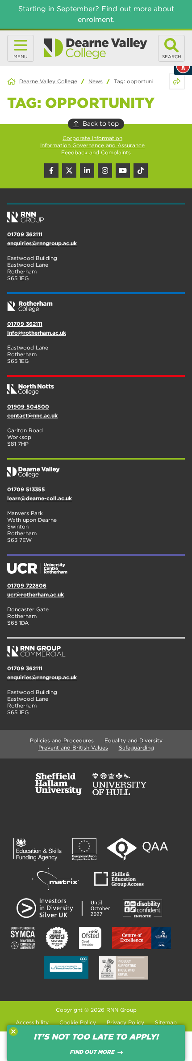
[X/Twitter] (69, 170)
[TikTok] (141, 170)
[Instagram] (105, 170)
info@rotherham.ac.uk (36, 332)
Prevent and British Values (73, 747)
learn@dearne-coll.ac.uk (39, 498)
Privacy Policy (125, 1022)
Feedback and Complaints (96, 152)
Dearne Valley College (48, 81)
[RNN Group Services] (96, 647)
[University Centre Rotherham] (96, 565)
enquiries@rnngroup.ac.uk (42, 243)
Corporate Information (92, 138)
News (95, 81)
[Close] (13, 1031)
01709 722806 (26, 585)
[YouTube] (123, 170)
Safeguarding (136, 747)
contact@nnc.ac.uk (32, 415)
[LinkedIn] (87, 170)
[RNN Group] (96, 213)
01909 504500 (28, 406)
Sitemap (166, 1022)
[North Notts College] (96, 386)
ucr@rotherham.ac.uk (35, 594)
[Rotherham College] (96, 303)
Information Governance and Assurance (92, 145)
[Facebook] (51, 170)
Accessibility (32, 1022)
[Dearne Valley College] (96, 48)
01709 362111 (24, 234)
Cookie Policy (77, 1022)
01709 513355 (26, 489)
